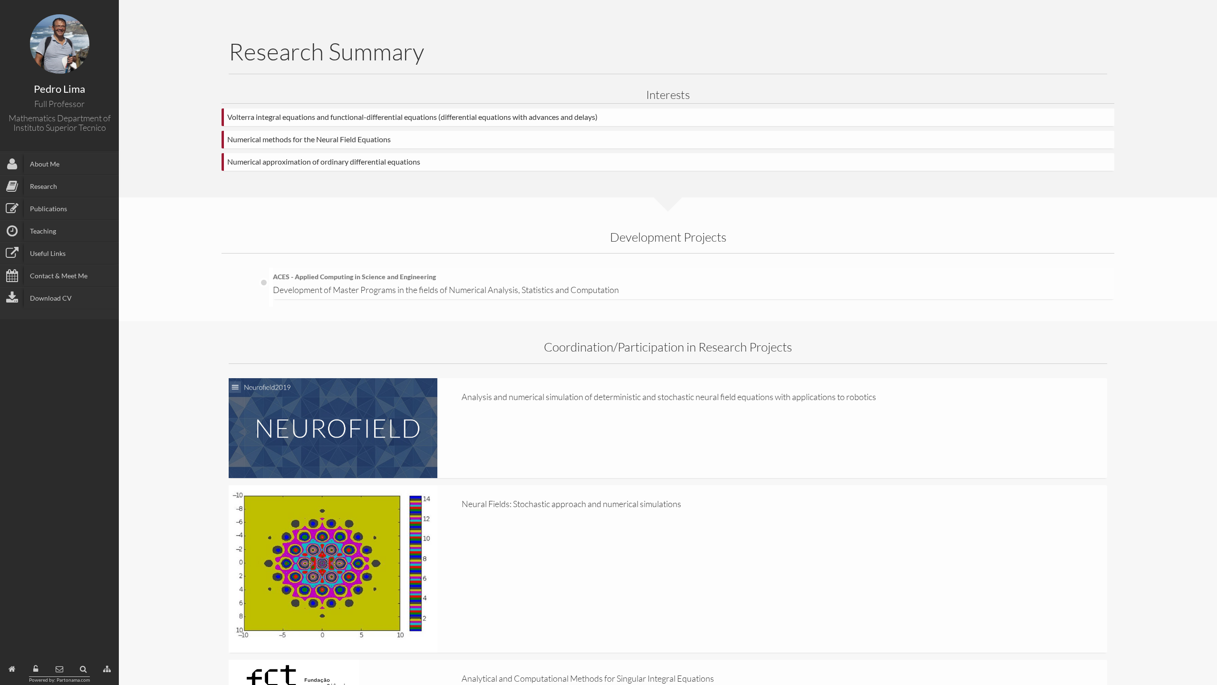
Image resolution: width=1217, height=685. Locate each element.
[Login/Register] (35, 669)
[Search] (83, 669)
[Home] (12, 669)
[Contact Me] (59, 669)
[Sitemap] (107, 669)
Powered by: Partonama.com (59, 680)
